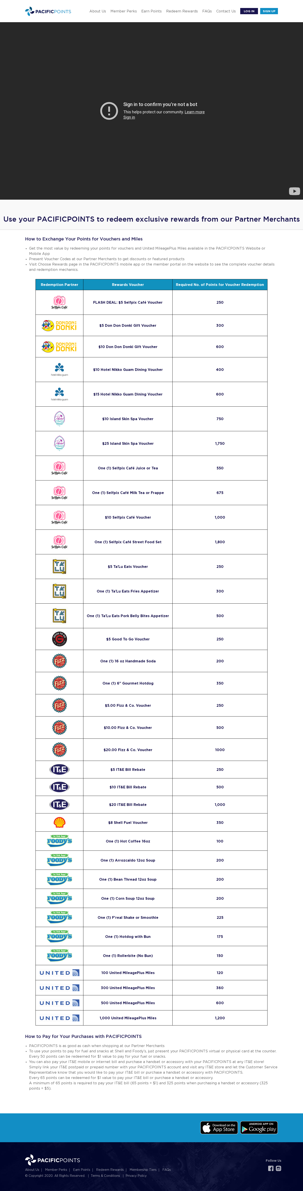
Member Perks (123, 11)
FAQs (207, 11)
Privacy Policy (136, 1175)
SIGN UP (269, 11)
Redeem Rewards (182, 11)
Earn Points (151, 11)
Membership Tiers (143, 1169)
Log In (249, 11)
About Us (97, 11)
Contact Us (226, 11)
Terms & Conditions (105, 1175)
